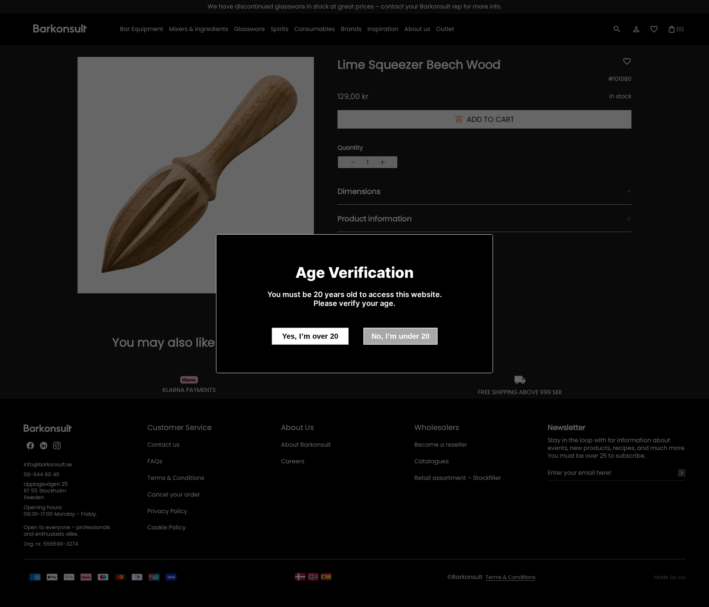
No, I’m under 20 (400, 336)
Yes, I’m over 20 (310, 336)
